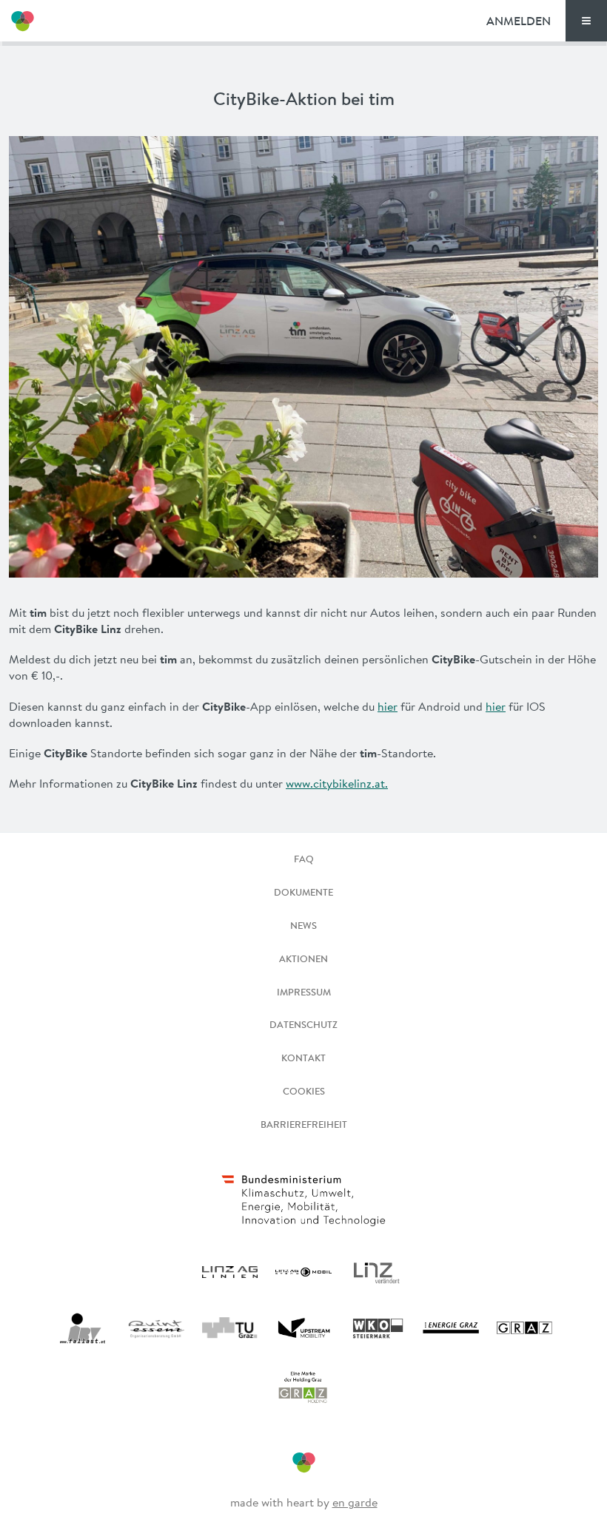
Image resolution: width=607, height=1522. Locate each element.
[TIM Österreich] (22, 21)
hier (388, 706)
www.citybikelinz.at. (337, 783)
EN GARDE (355, 1502)
